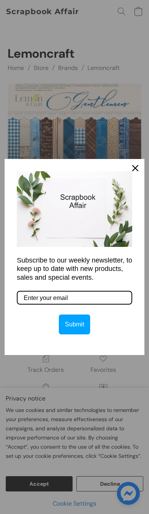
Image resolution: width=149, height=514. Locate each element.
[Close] (135, 168)
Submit (74, 324)
